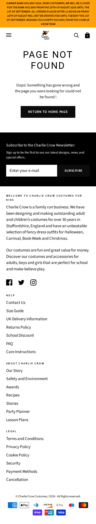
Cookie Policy (17, 455)
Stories (12, 403)
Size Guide (15, 311)
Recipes (12, 395)
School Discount (20, 335)
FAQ (9, 344)
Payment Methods (21, 472)
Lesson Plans (17, 420)
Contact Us (15, 303)
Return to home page (48, 111)
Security (13, 463)
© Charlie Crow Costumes (31, 496)
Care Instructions (21, 352)
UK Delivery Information (26, 319)
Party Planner (18, 412)
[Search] (76, 35)
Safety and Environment (27, 379)
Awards (12, 387)
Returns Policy (18, 327)
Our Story (14, 371)
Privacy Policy (18, 447)
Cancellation (17, 480)
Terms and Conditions (25, 439)
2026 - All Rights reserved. (65, 496)
